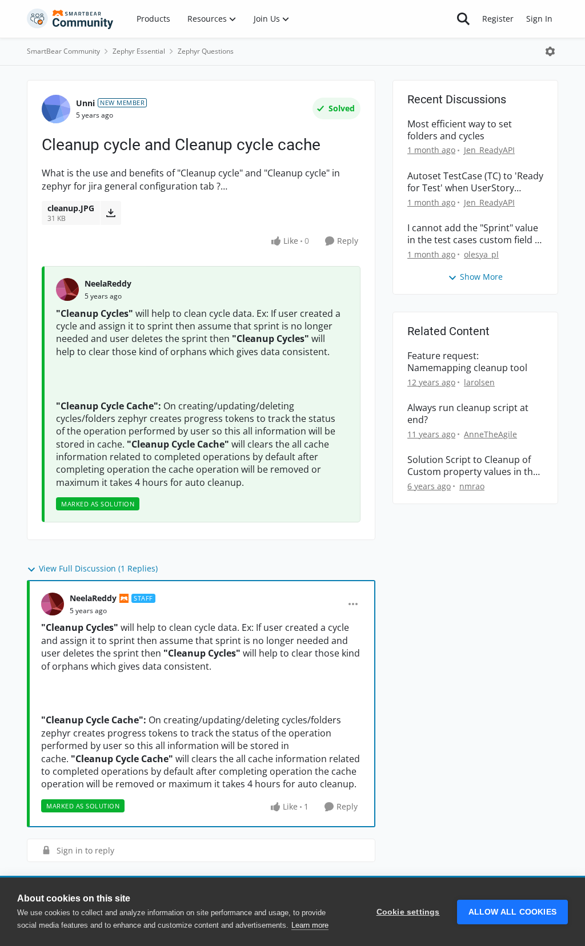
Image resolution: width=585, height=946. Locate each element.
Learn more (309, 925)
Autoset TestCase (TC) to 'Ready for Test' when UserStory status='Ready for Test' (475, 182)
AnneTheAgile (490, 434)
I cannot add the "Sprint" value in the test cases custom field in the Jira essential (475, 234)
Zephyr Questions (206, 51)
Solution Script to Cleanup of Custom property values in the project (472, 466)
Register (498, 18)
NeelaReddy (108, 283)
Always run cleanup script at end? (467, 414)
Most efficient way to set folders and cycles (459, 130)
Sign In (539, 18)
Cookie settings (408, 912)
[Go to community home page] (70, 19)
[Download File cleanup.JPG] (110, 213)
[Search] (463, 19)
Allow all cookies (512, 912)
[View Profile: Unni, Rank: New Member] (56, 109)
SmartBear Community (63, 51)
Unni (85, 103)
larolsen (479, 382)
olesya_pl (481, 254)
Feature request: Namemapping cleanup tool (467, 362)
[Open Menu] (550, 51)
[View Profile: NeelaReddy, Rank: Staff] (52, 604)
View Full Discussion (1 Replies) (98, 568)
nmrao (471, 486)
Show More (481, 276)
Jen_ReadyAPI (489, 149)
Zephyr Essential (139, 51)
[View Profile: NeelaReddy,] (67, 289)
